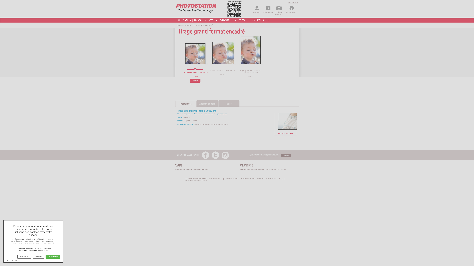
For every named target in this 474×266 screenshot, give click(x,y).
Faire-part (224, 20)
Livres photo (182, 20)
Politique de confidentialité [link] (14, 260)
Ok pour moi (53, 257)
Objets (242, 20)
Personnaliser (24, 257)
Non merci (38, 257)
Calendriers (258, 20)
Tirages (197, 20)
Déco (211, 20)
